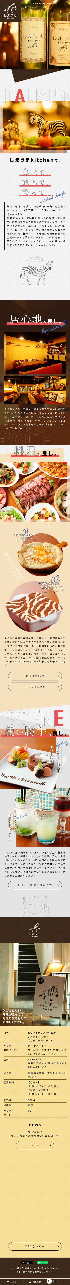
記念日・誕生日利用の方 (35, 885)
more (35, 1145)
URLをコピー (35, 1246)
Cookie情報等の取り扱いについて (35, 1271)
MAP (14, 1281)
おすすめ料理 (35, 676)
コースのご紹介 (35, 687)
